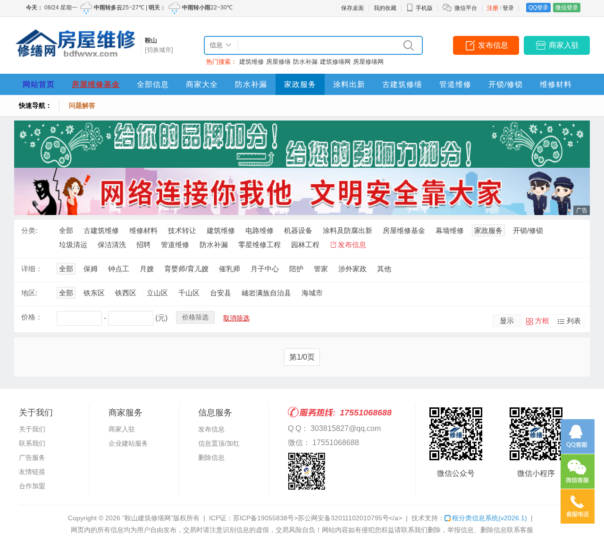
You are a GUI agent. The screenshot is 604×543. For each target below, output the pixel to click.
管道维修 (455, 84)
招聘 (143, 245)
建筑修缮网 (335, 61)
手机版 (424, 8)
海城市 (312, 293)
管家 (321, 269)
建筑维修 (251, 61)
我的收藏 (385, 8)
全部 (66, 230)
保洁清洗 (112, 245)
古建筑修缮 (402, 84)
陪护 (296, 269)
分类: (29, 230)
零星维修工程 (259, 245)
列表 (574, 321)
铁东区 (94, 293)
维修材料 (556, 84)
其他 (384, 269)
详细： (31, 269)
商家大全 (202, 84)
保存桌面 (352, 8)
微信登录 (566, 7)
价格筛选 (195, 317)
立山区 (157, 293)
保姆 (91, 269)
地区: (29, 293)
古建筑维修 (101, 230)
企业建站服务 (128, 443)
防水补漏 (305, 61)
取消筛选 (236, 318)
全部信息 (153, 84)
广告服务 (32, 457)
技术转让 (182, 230)
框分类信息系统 (489, 518)
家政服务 (300, 84)
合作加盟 (32, 486)
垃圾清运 (73, 245)
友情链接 (32, 471)
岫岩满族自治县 (266, 293)
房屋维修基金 (96, 84)
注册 (492, 8)
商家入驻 (564, 45)
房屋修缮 (278, 61)
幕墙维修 (450, 230)
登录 (508, 8)
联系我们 (32, 443)
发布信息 (493, 45)
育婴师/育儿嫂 (186, 269)
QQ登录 (538, 7)
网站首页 (39, 84)
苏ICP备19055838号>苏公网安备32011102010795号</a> (317, 518)
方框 (542, 321)
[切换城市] (159, 49)
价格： (31, 317)
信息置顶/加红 (219, 443)
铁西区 (125, 293)
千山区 (189, 293)
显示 (507, 321)
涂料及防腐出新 (347, 230)
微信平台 (465, 8)
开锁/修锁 (505, 84)
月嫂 (147, 269)
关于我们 (32, 429)
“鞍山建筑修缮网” (147, 518)
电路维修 (259, 230)
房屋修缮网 (368, 61)
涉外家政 (352, 269)
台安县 (220, 293)
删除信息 (211, 457)
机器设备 (298, 230)
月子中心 (265, 269)
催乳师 (229, 269)
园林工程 (305, 245)
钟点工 (118, 269)
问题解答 (82, 105)
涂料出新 (349, 84)
